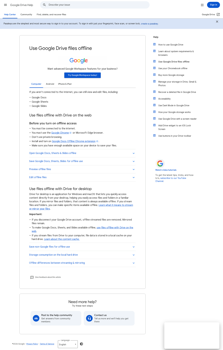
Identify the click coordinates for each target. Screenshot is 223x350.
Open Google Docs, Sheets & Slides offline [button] (52, 153)
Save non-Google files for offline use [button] (49, 246)
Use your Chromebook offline (172, 68)
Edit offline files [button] (38, 177)
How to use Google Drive (170, 44)
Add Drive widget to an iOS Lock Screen (174, 127)
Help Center (10, 14)
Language (65, 340)
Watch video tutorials (165, 170)
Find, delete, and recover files (51, 14)
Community (26, 14)
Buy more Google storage (171, 75)
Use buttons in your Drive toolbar (174, 135)
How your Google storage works (174, 112)
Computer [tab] (36, 84)
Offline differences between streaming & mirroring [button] (57, 262)
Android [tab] (50, 84)
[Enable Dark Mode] (81, 344)
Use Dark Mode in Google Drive (173, 105)
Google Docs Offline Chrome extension (74, 141)
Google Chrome (60, 132)
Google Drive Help (21, 5)
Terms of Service (47, 344)
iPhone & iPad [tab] (64, 84)
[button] (5, 5)
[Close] (217, 22)
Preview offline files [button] (40, 169)
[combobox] (99, 4)
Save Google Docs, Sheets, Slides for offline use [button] (56, 161)
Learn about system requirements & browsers (176, 53)
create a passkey (149, 23)
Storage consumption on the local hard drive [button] (53, 254)
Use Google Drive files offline (173, 61)
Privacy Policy (32, 344)
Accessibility (164, 98)
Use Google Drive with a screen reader (177, 118)
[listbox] (68, 344)
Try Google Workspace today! (82, 75)
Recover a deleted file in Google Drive (177, 92)
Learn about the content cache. (61, 239)
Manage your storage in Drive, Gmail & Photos (177, 83)
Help (155, 37)
